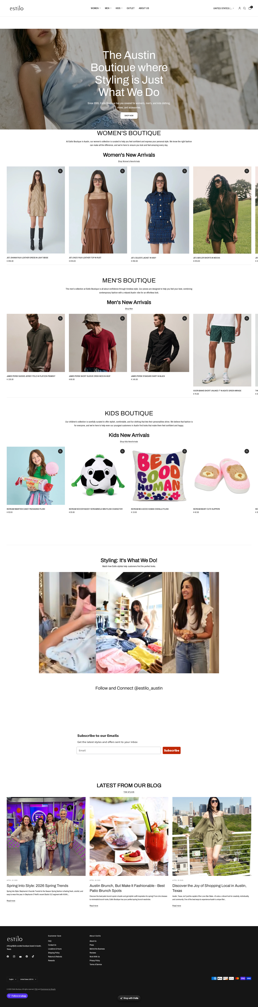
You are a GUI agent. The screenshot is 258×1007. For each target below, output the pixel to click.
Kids (118, 8)
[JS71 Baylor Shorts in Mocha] (222, 210)
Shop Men (129, 309)
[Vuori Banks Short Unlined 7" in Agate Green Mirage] (222, 350)
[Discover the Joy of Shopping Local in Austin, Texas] (211, 836)
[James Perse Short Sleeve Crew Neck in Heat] (98, 343)
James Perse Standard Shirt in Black (148, 376)
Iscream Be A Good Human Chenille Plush (150, 509)
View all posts (129, 792)
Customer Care (54, 936)
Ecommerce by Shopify (48, 989)
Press (92, 944)
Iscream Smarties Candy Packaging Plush (26, 509)
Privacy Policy (95, 960)
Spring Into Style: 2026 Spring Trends (37, 886)
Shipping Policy (54, 952)
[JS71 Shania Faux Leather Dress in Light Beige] (36, 209)
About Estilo (95, 936)
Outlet (131, 8)
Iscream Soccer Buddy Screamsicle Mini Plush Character (96, 509)
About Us (144, 8)
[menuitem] (96, 8)
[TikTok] (35, 956)
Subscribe (171, 750)
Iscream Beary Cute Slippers (206, 509)
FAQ (49, 941)
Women (95, 8)
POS (36, 989)
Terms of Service (96, 964)
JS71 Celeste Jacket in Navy (143, 257)
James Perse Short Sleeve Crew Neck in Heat (89, 376)
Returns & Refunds (55, 956)
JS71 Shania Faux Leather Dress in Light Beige (27, 257)
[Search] (244, 8)
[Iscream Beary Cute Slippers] (222, 476)
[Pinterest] (29, 956)
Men (107, 8)
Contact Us (52, 944)
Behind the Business (97, 948)
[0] (249, 8)
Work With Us (95, 956)
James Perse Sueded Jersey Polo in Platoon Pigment (31, 376)
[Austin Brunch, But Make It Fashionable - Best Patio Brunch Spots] (129, 836)
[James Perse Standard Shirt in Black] (160, 343)
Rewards (51, 960)
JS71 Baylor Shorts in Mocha (206, 257)
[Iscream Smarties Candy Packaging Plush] (36, 476)
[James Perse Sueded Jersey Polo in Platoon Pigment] (36, 343)
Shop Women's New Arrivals (129, 161)
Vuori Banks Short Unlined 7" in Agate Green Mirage (217, 390)
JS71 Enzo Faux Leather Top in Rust (85, 257)
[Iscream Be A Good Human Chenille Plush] (160, 476)
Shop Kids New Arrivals (129, 441)
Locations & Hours (55, 948)
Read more (11, 901)
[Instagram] (16, 956)
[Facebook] (10, 956)
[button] (129, 115)
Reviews (93, 952)
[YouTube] (22, 957)
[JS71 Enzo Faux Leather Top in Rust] (98, 209)
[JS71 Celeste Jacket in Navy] (160, 210)
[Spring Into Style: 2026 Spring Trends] (46, 836)
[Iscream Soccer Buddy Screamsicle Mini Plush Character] (98, 476)
